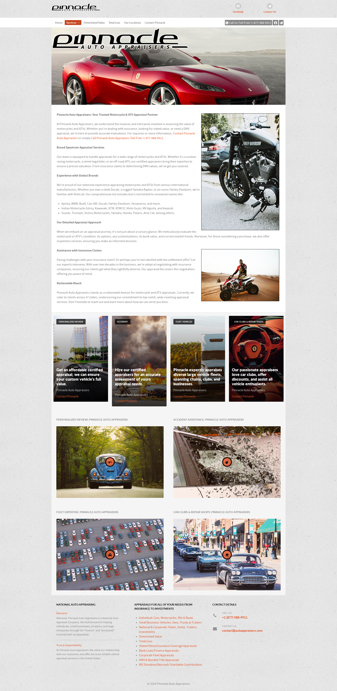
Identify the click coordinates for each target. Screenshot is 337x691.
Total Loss (145, 641)
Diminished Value (150, 636)
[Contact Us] (281, 22)
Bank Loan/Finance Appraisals (159, 650)
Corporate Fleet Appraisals (156, 655)
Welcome (61, 613)
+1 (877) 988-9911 (234, 617)
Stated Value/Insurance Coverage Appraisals (168, 646)
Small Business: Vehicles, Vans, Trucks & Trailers (170, 622)
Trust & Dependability (69, 645)
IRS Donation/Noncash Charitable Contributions (170, 664)
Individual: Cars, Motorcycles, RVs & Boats (166, 618)
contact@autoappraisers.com (242, 630)
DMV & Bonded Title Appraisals (159, 660)
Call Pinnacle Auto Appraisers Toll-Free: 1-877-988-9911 (127, 138)
